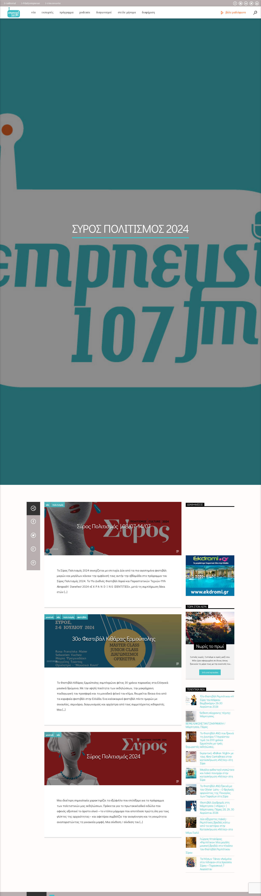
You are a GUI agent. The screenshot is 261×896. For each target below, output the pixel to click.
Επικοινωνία (54, 3)
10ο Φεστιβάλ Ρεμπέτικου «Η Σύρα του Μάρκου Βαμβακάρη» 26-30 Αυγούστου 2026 (217, 720)
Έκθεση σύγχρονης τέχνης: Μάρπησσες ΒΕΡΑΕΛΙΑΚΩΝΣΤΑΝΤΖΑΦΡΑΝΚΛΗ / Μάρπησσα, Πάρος (208, 738)
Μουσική (49, 635)
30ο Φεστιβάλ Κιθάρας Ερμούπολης (113, 657)
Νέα (33, 12)
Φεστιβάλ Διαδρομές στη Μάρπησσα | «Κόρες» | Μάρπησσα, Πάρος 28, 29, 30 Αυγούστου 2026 (217, 826)
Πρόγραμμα (66, 12)
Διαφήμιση (148, 12)
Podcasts (85, 12)
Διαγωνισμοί (104, 12)
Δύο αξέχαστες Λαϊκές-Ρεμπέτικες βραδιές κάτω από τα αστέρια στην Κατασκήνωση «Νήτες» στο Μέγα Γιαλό (209, 844)
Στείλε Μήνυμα (127, 12)
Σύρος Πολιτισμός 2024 (113, 774)
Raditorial (11, 3)
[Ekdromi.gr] (210, 594)
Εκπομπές (47, 12)
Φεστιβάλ (81, 635)
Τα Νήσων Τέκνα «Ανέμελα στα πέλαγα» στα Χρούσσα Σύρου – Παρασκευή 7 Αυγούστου (216, 882)
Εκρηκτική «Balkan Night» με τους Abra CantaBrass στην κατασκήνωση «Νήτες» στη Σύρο (216, 777)
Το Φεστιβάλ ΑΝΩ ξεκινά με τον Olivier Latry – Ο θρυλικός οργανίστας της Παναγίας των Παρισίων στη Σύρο (217, 809)
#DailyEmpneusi (31, 3)
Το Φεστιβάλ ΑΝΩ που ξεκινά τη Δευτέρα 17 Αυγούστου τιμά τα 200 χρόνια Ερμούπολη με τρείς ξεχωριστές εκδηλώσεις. (210, 758)
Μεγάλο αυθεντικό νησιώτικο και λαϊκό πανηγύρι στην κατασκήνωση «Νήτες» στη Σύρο (217, 793)
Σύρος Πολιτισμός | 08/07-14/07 (113, 544)
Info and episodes (210, 690)
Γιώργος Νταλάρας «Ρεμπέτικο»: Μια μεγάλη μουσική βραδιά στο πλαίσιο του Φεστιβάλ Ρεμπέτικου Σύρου (209, 864)
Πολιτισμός (57, 523)
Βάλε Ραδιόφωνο (235, 12)
